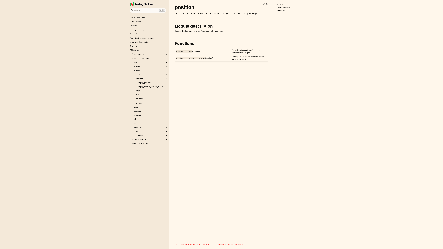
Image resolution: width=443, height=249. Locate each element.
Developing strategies (138, 30)
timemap (139, 99)
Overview (133, 26)
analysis (137, 70)
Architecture (134, 34)
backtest (137, 111)
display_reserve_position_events (150, 87)
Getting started (135, 22)
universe (139, 103)
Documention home (137, 18)
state (136, 62)
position (139, 78)
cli (135, 119)
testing (136, 131)
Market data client (138, 54)
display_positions (144, 83)
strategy (137, 66)
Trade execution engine (141, 58)
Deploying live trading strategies (142, 38)
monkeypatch (139, 135)
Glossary (133, 46)
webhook (137, 127)
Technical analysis (139, 139)
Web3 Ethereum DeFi (140, 143)
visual (136, 107)
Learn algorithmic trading (139, 42)
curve (138, 74)
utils (135, 123)
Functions (281, 10)
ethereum (137, 115)
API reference (135, 50)
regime (138, 91)
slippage (139, 95)
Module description (283, 8)
